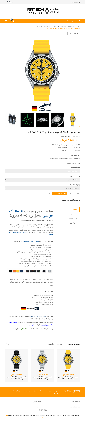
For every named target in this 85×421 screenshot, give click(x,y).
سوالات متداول (38, 391)
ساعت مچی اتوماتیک (47, 224)
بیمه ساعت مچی (75, 176)
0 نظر (69, 136)
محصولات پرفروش (55, 344)
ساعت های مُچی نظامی (67, 26)
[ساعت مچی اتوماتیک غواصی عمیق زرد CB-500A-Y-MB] (42, 360)
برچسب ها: (73, 218)
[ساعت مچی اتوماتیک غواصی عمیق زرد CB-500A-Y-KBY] (68, 360)
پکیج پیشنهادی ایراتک (73, 184)
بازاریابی (48, 391)
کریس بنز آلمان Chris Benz (59, 145)
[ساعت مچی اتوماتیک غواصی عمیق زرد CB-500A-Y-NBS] (16, 360)
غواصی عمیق (36, 224)
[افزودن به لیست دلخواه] (49, 193)
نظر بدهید (64, 136)
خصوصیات (73, 214)
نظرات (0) (73, 222)
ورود (37, 407)
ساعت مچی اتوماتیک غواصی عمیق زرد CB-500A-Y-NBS (17, 378)
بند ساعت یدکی (75, 167)
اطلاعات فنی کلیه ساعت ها (38, 322)
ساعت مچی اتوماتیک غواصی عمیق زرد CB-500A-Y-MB (42, 378)
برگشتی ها (27, 391)
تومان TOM (9, 2)
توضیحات (73, 209)
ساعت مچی (42, 241)
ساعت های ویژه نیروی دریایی (47, 26)
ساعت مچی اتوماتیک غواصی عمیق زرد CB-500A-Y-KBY (63, 28)
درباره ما (56, 391)
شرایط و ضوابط (16, 391)
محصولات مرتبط (74, 344)
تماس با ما (56, 394)
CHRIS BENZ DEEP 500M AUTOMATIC (37, 220)
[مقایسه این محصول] (45, 193)
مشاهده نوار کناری (73, 33)
